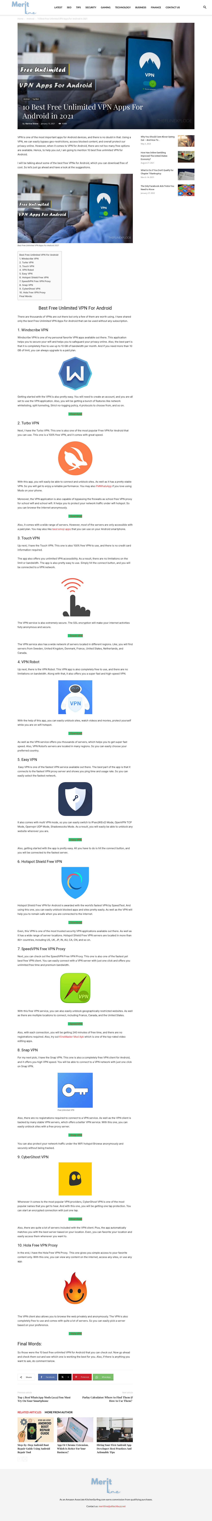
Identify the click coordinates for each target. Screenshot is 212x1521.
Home (20, 18)
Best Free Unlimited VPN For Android (38, 255)
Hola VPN (75, 1333)
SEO (69, 7)
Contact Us (173, 7)
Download (75, 414)
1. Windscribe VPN (29, 258)
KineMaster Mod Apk (71, 1036)
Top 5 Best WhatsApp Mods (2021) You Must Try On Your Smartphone (44, 1399)
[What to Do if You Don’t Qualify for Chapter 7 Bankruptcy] (186, 174)
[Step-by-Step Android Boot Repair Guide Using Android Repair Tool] (36, 1429)
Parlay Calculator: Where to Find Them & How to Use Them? (107, 1399)
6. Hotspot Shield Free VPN (34, 277)
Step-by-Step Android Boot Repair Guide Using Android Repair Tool (34, 1448)
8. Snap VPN (26, 285)
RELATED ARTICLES (29, 1412)
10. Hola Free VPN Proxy (32, 292)
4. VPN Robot (26, 270)
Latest (58, 7)
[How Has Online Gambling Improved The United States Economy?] (186, 157)
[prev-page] (20, 1459)
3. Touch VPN (26, 266)
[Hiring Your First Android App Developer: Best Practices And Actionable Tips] (115, 1429)
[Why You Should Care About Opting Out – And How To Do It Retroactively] (186, 141)
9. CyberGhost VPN (29, 288)
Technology (123, 7)
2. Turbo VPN (26, 262)
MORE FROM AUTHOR (59, 1412)
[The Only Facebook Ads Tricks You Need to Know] (186, 190)
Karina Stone (32, 123)
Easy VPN (75, 839)
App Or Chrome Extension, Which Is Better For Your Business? (72, 1448)
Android (30, 18)
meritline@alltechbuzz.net (112, 1506)
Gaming (105, 7)
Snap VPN (75, 1135)
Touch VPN (75, 635)
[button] (205, 7)
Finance (156, 7)
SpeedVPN (76, 1023)
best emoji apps (61, 529)
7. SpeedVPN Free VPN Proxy (35, 281)
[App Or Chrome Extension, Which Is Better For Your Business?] (75, 1429)
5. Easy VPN (25, 273)
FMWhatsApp (104, 486)
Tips (78, 7)
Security (90, 7)
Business (140, 7)
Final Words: (25, 296)
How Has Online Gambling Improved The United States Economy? (154, 155)
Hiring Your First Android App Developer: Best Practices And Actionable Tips (114, 1448)
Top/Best (35, 99)
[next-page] (25, 1459)
